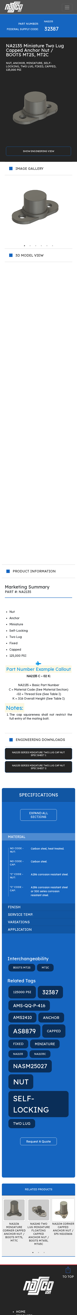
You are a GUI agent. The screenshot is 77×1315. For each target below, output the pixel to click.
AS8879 (24, 1031)
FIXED (18, 1044)
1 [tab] (24, 246)
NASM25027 (30, 1066)
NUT (21, 1081)
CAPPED (54, 1031)
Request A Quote (38, 1141)
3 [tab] (36, 246)
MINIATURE (45, 1044)
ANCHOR (51, 1017)
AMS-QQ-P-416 (29, 1005)
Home (20, 1312)
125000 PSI (22, 992)
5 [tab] (47, 246)
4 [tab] (41, 246)
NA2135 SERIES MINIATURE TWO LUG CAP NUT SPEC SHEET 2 (38, 767)
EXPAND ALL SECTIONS (38, 815)
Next (75, 209)
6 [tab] (52, 246)
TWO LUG (21, 1123)
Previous (2, 209)
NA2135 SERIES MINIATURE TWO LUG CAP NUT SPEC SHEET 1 (38, 754)
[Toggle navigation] (67, 7)
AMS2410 (22, 1017)
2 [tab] (30, 246)
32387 (50, 992)
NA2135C (40, 1054)
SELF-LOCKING (31, 1104)
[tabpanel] (38, 209)
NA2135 (18, 1054)
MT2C (45, 967)
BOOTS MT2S (21, 967)
